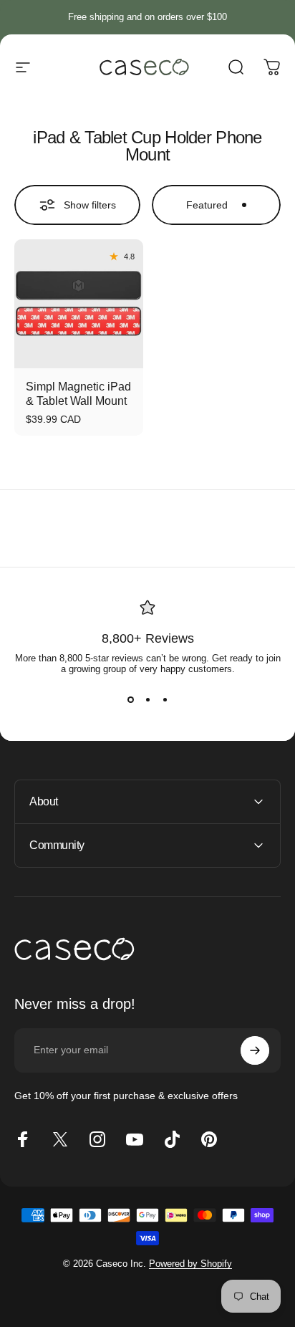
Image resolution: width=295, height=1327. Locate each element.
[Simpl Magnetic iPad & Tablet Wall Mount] (78, 303)
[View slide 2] (147, 700)
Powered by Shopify (190, 1263)
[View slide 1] (130, 700)
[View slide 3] (164, 700)
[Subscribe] (255, 1050)
